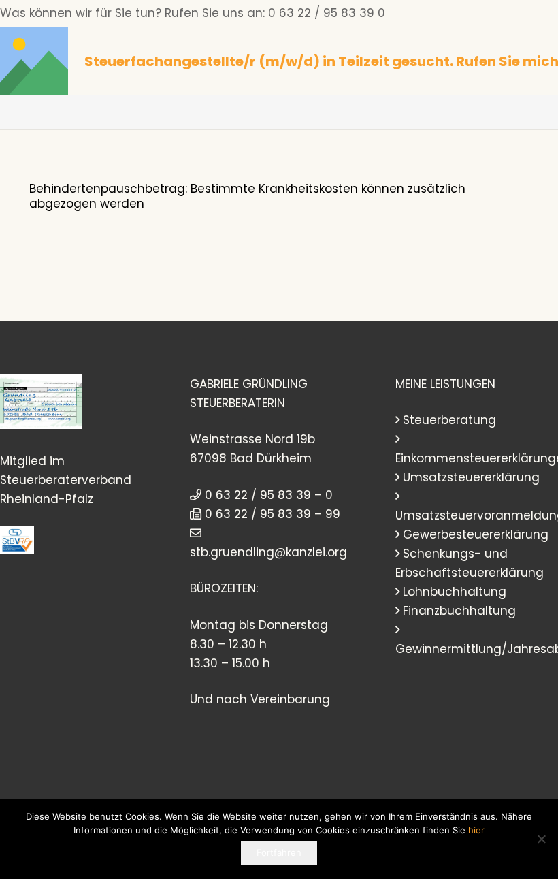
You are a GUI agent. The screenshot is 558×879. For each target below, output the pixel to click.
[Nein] (541, 839)
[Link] (34, 61)
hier (476, 830)
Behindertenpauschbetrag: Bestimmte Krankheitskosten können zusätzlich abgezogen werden (247, 195)
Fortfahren (279, 852)
